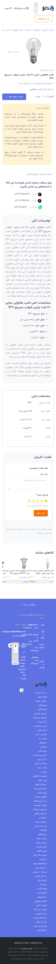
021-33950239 (22, 194)
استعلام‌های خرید (37, 626)
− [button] (16, 651)
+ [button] (16, 646)
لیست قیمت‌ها (16, 96)
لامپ (27, 30)
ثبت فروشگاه (20, 8)
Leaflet (15, 663)
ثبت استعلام (43, 18)
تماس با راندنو (44, 664)
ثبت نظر (41, 513)
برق (44, 30)
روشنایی (36, 30)
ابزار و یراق (44, 634)
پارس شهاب (45, 577)
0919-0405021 (20, 207)
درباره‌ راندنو (44, 646)
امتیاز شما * (42, 495)
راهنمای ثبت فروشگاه (37, 660)
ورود (7, 8)
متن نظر (44, 474)
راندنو (51, 30)
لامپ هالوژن (17, 30)
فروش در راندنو (37, 637)
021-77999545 (22, 200)
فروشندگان (31, 634)
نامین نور (22, 577)
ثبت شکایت (31, 643)
